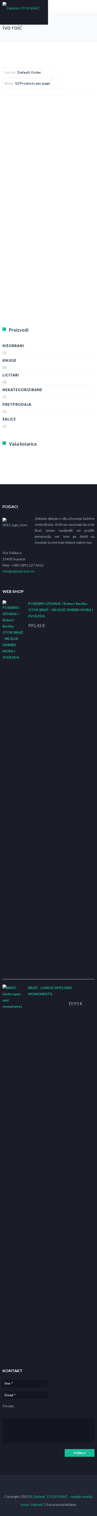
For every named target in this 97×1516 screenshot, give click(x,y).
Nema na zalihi (23, 251)
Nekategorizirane (22, 390)
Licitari (10, 375)
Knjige (9, 360)
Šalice (9, 419)
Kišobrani (13, 346)
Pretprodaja (16, 404)
